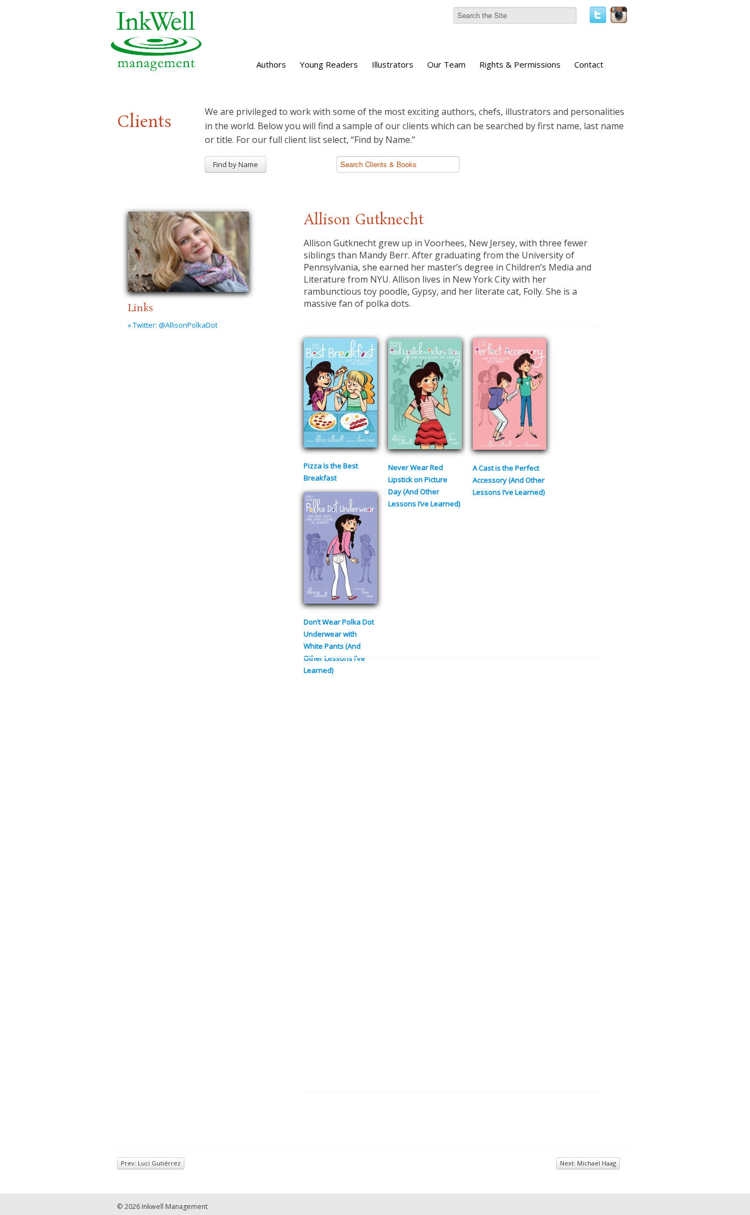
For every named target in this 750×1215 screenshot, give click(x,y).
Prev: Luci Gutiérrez (151, 1163)
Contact (588, 64)
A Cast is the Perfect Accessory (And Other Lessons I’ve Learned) (509, 480)
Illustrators (392, 64)
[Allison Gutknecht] (188, 250)
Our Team (446, 64)
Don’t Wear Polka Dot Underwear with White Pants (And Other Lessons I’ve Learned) (339, 646)
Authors (271, 64)
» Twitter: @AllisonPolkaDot (172, 325)
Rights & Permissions (520, 64)
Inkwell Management (175, 1206)
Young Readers (329, 64)
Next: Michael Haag (588, 1163)
